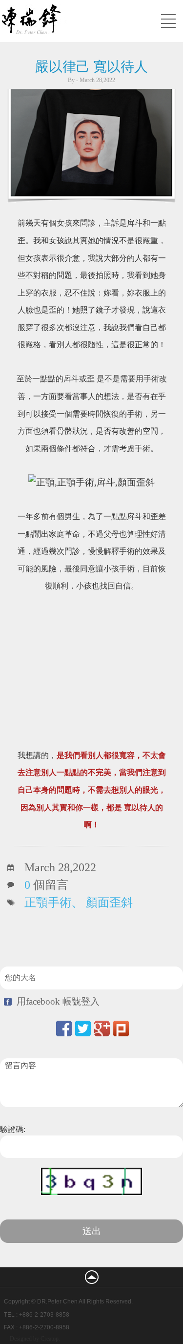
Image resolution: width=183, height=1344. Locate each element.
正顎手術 (47, 902)
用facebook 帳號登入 (58, 1001)
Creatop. (50, 1338)
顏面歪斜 (109, 902)
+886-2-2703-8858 (44, 1314)
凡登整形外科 (71, 20)
